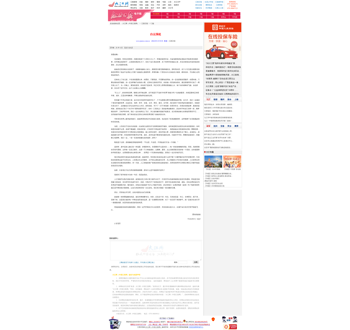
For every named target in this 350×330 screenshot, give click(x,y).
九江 (208, 99)
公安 (169, 2)
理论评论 (133, 8)
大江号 (170, 8)
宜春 (222, 126)
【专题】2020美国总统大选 (214, 186)
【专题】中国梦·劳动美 (232, 169)
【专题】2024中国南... (213, 169)
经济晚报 (209, 8)
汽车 (158, 5)
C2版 (152, 23)
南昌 (169, 5)
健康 (164, 8)
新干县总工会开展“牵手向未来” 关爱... (218, 138)
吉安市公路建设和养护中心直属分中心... (218, 141)
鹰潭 (236, 126)
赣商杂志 (209, 5)
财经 (152, 2)
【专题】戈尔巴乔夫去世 (214, 183)
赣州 (222, 99)
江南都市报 (219, 2)
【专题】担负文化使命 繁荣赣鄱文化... (219, 174)
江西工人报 (219, 8)
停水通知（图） (210, 144)
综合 (152, 5)
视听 (146, 2)
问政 (141, 2)
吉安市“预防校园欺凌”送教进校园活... (217, 147)
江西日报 (198, 2)
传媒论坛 (198, 8)
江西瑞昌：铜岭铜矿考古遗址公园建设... (218, 111)
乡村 (164, 5)
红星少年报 (209, 2)
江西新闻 (133, 2)
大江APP (177, 2)
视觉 (158, 2)
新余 (229, 99)
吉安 (208, 126)
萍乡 (229, 126)
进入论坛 (128, 48)
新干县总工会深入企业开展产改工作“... (218, 134)
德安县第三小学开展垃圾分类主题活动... (218, 108)
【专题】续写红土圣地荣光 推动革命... (219, 176)
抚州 (215, 126)
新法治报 (198, 5)
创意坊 (176, 5)
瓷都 (215, 99)
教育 (146, 8)
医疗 (152, 8)
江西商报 (219, 5)
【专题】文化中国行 (212, 178)
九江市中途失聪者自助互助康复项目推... (218, 118)
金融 (146, 5)
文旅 (141, 8)
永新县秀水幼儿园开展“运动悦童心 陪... (218, 131)
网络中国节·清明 (211, 181)
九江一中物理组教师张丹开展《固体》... (218, 121)
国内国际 (133, 5)
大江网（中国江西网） (130, 23)
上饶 (236, 99)
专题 (164, 2)
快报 (141, 5)
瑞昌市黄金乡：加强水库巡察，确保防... (218, 104)
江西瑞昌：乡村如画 (211, 114)
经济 (158, 8)
